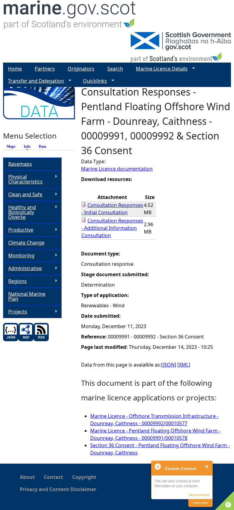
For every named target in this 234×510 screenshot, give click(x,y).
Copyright (84, 477)
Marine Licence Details (159, 68)
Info (29, 146)
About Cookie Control (157, 466)
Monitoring (18, 255)
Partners (45, 68)
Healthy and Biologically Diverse (19, 212)
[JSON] (168, 364)
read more (200, 503)
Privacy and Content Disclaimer (58, 489)
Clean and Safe (22, 194)
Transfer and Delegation (33, 81)
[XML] (183, 364)
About (27, 477)
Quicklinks (92, 81)
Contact (53, 477)
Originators (81, 68)
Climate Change (26, 242)
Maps (11, 146)
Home (15, 68)
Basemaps (20, 164)
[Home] (70, 16)
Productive (18, 229)
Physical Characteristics (23, 179)
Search (115, 68)
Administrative (22, 268)
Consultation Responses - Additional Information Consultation (112, 228)
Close (207, 466)
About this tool (199, 495)
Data (42, 146)
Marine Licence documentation (117, 168)
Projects (15, 311)
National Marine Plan (26, 296)
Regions (15, 281)
